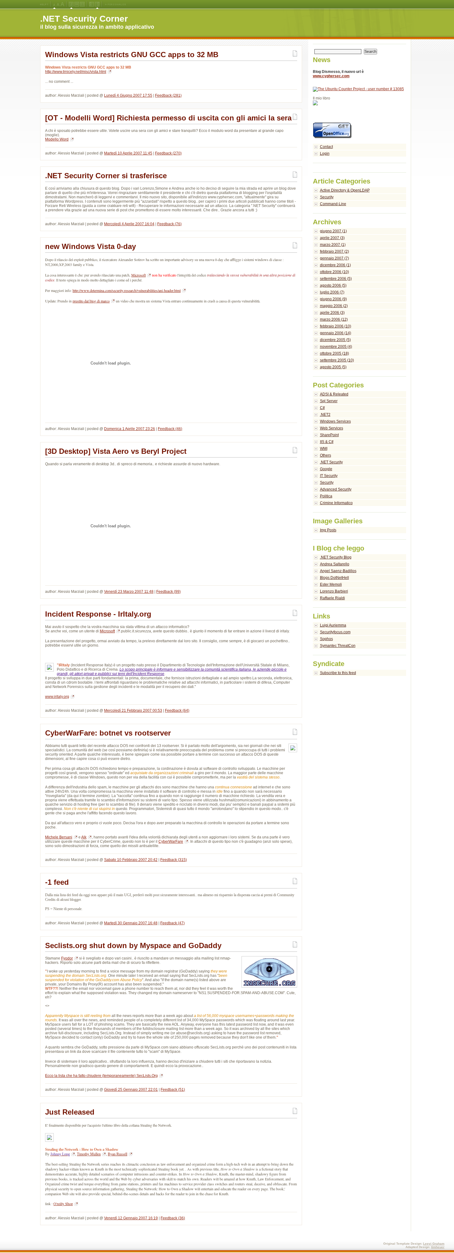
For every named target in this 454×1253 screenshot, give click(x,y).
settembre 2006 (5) (336, 278)
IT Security (329, 476)
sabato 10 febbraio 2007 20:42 (131, 860)
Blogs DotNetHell (334, 578)
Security (327, 197)
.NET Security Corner (84, 18)
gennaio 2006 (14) (335, 333)
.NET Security (331, 462)
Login (325, 153)
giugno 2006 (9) (333, 299)
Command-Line (333, 204)
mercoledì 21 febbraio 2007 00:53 (133, 710)
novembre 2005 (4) (336, 346)
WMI (323, 448)
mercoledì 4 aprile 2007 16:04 (129, 224)
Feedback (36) (173, 1218)
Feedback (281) (168, 95)
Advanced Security (335, 489)
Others (325, 455)
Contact (326, 147)
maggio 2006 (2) (334, 306)
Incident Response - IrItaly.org (98, 614)
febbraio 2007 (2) (334, 251)
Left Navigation (91, 4)
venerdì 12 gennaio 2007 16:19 (131, 1218)
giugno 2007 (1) (333, 231)
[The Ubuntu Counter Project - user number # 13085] (358, 89)
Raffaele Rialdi (332, 598)
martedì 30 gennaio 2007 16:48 (131, 923)
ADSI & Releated (334, 394)
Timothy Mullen (89, 1154)
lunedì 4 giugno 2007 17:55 (128, 95)
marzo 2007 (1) (333, 245)
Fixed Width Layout (82, 4)
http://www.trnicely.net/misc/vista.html (75, 72)
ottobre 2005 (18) (334, 353)
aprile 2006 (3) (332, 312)
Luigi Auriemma (333, 625)
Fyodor (67, 958)
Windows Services (335, 421)
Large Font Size (58, 4)
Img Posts (328, 530)
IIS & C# (327, 442)
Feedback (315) (173, 860)
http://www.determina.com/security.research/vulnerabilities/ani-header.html (127, 290)
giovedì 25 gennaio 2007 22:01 (131, 1089)
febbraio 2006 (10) (335, 326)
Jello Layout (71, 4)
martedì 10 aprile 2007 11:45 (128, 153)
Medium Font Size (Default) (54, 4)
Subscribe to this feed (338, 673)
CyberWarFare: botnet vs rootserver (108, 733)
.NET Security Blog (335, 557)
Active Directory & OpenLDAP (345, 190)
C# (322, 408)
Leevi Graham (433, 1243)
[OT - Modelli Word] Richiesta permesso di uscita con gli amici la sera (168, 118)
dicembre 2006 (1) (335, 265)
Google (326, 469)
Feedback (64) (177, 710)
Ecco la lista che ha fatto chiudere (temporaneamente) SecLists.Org (101, 1076)
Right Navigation (97, 4)
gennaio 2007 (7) (334, 258)
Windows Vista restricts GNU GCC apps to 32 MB (131, 54)
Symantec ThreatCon (337, 645)
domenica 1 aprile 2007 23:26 (129, 429)
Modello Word (57, 139)
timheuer (437, 1247)
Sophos (326, 639)
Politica (326, 496)
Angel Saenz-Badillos (338, 571)
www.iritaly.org (57, 696)
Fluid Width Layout (76, 4)
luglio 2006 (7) (332, 292)
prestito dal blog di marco (91, 300)
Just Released (70, 1112)
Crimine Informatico (336, 503)
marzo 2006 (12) (334, 319)
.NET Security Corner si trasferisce (106, 175)
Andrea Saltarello (334, 564)
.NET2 (325, 414)
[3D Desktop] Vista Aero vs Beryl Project (116, 451)
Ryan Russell (117, 1154)
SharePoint (329, 435)
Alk (83, 837)
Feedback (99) (168, 591)
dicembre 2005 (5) (335, 340)
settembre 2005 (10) (337, 360)
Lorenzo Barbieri (334, 591)
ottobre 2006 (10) (334, 272)
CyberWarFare (170, 841)
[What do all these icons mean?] (44, 4)
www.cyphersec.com (331, 76)
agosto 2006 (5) (333, 285)
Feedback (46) (170, 429)
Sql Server (329, 401)
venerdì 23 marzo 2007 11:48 (128, 591)
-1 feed (57, 882)
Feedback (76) (169, 224)
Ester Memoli (331, 584)
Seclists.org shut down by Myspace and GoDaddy (133, 945)
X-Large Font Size (62, 4)
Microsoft (107, 631)
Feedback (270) (168, 153)
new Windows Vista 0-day (90, 246)
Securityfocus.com (335, 632)
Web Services (331, 428)
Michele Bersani (58, 837)
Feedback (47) (172, 923)
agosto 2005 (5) (333, 367)
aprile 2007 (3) (332, 238)
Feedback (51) (173, 1089)
